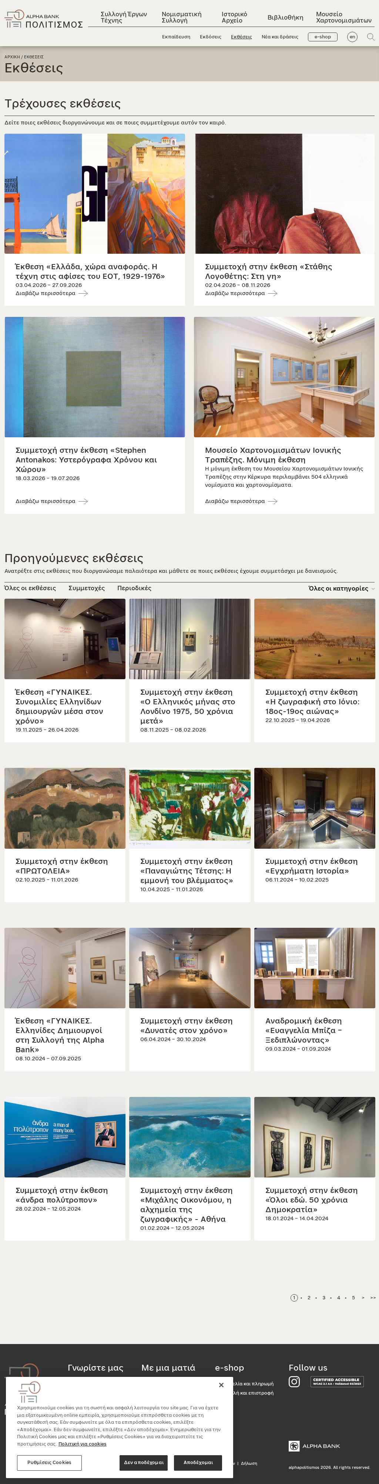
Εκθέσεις (241, 37)
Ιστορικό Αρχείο (234, 17)
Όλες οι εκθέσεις (30, 588)
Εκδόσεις (210, 37)
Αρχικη (12, 57)
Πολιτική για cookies (82, 1444)
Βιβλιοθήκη (285, 17)
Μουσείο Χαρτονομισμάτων (344, 17)
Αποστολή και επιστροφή (244, 1393)
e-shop (323, 37)
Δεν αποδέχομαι (144, 1462)
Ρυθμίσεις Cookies (49, 1462)
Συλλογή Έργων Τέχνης (124, 17)
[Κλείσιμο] (221, 1385)
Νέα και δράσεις (280, 37)
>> (373, 1298)
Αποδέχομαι (198, 1462)
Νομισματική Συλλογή (182, 17)
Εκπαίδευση (176, 37)
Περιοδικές (134, 588)
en (352, 37)
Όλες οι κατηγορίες (338, 588)
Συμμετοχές (86, 588)
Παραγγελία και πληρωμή (244, 1384)
